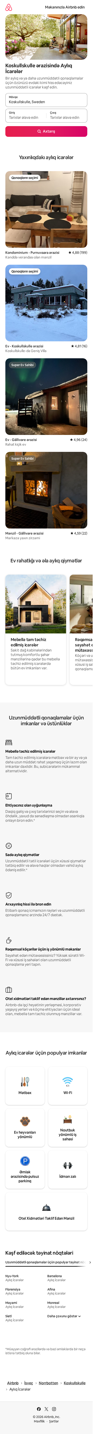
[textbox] (26, 117)
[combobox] (46, 102)
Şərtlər (54, 1421)
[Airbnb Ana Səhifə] (8, 7)
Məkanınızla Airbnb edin (65, 7)
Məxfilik (39, 1421)
